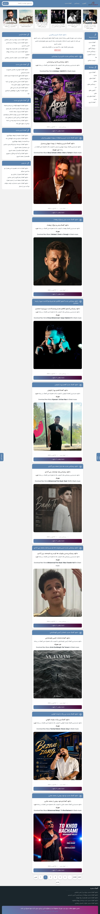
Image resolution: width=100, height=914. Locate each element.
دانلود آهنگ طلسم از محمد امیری (18, 150)
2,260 (74, 877)
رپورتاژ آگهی (91, 48)
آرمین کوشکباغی (50, 638)
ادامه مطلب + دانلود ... (57, 131)
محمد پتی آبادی (50, 472)
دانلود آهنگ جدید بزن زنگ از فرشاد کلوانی (64, 714)
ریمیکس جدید (62, 127)
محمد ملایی (48, 801)
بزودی (93, 45)
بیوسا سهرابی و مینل (48, 143)
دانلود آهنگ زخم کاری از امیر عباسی (18, 177)
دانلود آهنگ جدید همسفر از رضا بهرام (17, 49)
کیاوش (49, 390)
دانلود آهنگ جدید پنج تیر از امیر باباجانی (16, 40)
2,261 (79, 877)
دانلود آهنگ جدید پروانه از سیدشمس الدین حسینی (83, 895)
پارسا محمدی (39, 309)
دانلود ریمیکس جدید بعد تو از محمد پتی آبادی (63, 466)
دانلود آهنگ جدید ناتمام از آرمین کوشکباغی (64, 632)
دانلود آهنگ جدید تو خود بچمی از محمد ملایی (63, 796)
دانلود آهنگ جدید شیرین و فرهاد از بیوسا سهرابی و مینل (59, 138)
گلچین (84, 3)
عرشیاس (50, 62)
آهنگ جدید (68, 3)
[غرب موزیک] (93, 3)
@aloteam (57, 50)
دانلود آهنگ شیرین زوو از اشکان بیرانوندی (16, 115)
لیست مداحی (91, 60)
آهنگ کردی (92, 102)
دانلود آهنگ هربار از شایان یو (19, 174)
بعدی (57, 882)
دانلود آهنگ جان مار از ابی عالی (19, 88)
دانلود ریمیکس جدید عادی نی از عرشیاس (65, 56)
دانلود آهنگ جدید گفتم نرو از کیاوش (66, 385)
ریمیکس (76, 3)
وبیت (43, 911)
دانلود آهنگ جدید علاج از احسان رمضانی (16, 58)
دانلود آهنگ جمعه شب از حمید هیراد (17, 180)
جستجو (6, 3)
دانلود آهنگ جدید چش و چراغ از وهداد (66, 220)
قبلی (35, 877)
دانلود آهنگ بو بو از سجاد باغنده (18, 112)
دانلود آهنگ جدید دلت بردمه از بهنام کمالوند (85, 900)
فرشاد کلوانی (50, 720)
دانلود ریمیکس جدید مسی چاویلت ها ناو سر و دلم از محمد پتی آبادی (56, 548)
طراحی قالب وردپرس (52, 911)
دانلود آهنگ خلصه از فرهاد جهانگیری (17, 135)
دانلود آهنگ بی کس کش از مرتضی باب (16, 117)
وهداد (49, 225)
